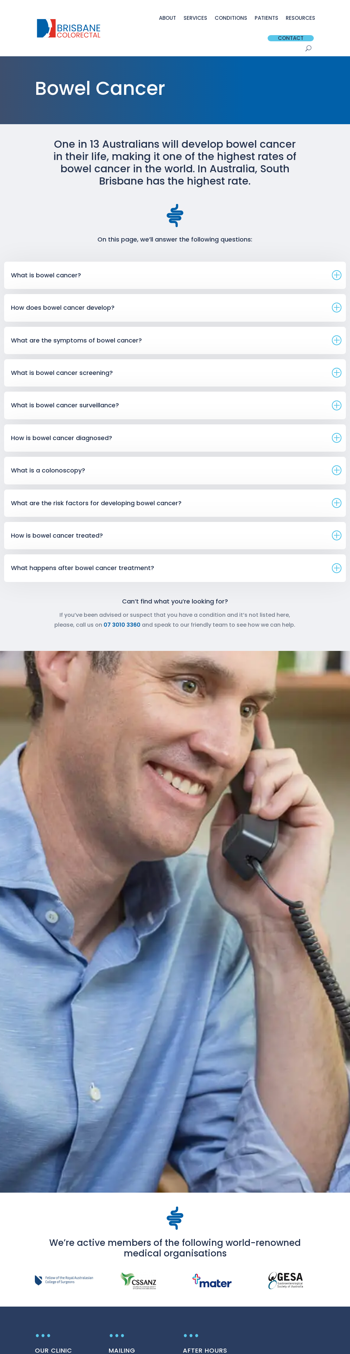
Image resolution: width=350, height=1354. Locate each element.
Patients (266, 17)
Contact (291, 38)
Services (195, 17)
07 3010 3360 (122, 625)
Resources (300, 17)
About (167, 17)
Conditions (231, 17)
